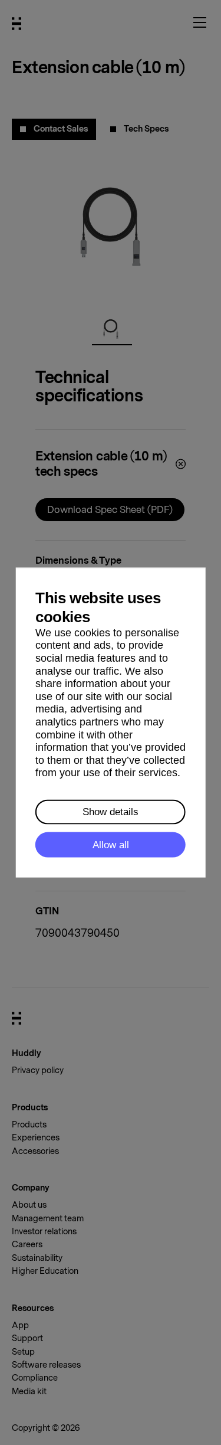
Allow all (111, 845)
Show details (110, 812)
